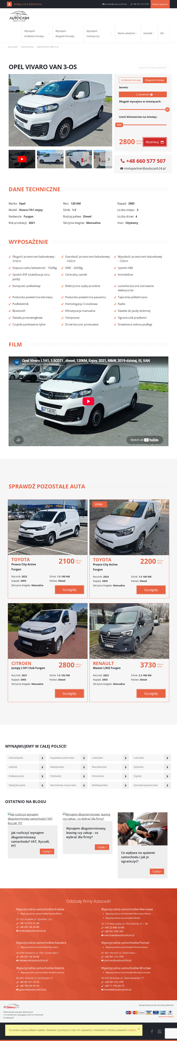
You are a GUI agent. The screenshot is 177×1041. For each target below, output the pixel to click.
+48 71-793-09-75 (114, 985)
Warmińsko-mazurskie (63, 785)
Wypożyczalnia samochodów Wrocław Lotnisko (128, 972)
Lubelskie (97, 757)
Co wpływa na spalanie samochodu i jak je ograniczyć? (138, 857)
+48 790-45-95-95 (29, 985)
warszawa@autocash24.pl (119, 935)
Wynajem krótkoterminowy (34, 33)
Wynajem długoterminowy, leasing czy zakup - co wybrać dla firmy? (86, 832)
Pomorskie (98, 776)
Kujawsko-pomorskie (62, 757)
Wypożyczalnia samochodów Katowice (41, 943)
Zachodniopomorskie (146, 785)
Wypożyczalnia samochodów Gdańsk (40, 968)
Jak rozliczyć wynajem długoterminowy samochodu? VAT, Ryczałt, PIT (30, 839)
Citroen (28, 665)
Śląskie (138, 776)
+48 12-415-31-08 (29, 923)
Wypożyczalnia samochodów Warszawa (127, 909)
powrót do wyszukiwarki (152, 67)
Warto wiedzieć (126, 33)
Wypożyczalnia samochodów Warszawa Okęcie (128, 913)
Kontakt (147, 33)
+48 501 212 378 (141, 4)
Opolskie (139, 767)
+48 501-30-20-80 (29, 927)
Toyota (23, 563)
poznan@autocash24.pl (118, 960)
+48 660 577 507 (146, 161)
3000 (119, 124)
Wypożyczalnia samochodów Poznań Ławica (127, 947)
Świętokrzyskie (17, 785)
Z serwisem (143, 94)
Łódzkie (13, 767)
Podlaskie (55, 776)
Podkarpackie (16, 776)
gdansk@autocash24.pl (32, 989)
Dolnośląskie (16, 757)
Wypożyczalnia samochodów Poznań (125, 943)
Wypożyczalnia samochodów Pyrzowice (39, 947)
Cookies (131, 1030)
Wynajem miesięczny (93, 33)
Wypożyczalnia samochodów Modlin (123, 917)
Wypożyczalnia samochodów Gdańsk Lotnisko (42, 972)
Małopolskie (57, 767)
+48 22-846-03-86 (114, 927)
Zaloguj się (20, 4)
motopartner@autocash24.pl (145, 168)
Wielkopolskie (100, 785)
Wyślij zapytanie (160, 4)
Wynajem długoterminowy (64, 33)
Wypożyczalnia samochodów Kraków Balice (41, 913)
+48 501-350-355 (113, 931)
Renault (107, 665)
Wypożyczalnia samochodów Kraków (40, 909)
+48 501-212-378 (113, 956)
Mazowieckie (99, 767)
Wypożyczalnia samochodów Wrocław (126, 968)
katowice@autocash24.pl (33, 960)
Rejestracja (35, 4)
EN (162, 33)
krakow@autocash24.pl (32, 930)
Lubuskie (139, 757)
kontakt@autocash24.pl (115, 4)
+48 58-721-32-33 (29, 982)
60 (167, 109)
